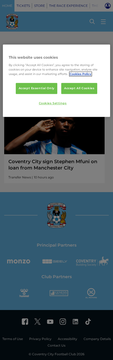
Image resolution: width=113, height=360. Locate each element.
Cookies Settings (53, 103)
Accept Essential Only (36, 88)
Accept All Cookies (79, 88)
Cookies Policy (80, 74)
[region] (56, 80)
